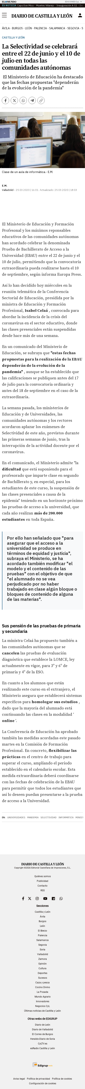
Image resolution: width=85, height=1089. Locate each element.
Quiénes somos (42, 876)
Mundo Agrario (43, 996)
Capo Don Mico (25, 5)
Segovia (42, 944)
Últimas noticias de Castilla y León (42, 1010)
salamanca (57, 28)
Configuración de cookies (42, 1083)
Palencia (42, 935)
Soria (42, 949)
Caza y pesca (42, 982)
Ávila (42, 916)
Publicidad (42, 881)
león (28, 28)
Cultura (42, 968)
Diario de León (42, 1024)
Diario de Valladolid (42, 1029)
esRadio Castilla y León (42, 1048)
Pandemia (33, 817)
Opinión (42, 963)
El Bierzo (42, 930)
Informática (66, 817)
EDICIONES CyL (72, 2)
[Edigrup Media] (42, 1064)
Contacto (42, 885)
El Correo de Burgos (42, 1034)
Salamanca (42, 940)
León (42, 926)
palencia (40, 28)
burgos (17, 28)
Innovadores (42, 1001)
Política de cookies (62, 1078)
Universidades (16, 817)
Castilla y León (13, 37)
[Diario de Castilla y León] (41, 15)
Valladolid (42, 954)
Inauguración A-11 (67, 5)
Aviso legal (19, 1078)
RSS (43, 890)
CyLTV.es (42, 1043)
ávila (6, 28)
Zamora (42, 959)
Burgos (42, 921)
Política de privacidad (38, 1078)
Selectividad (49, 817)
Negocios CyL (42, 1006)
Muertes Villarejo (45, 5)
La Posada (42, 992)
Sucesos (42, 977)
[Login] (80, 15)
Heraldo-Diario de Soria (42, 1039)
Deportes (42, 973)
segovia (73, 28)
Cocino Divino (42, 987)
